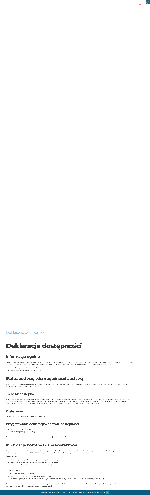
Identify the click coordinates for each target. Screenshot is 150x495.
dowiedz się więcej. (100, 492)
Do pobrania (120, 5)
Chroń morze (106, 364)
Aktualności (54, 5)
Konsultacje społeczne (88, 5)
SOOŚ (102, 5)
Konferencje (72, 5)
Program (63, 5)
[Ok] (148, 492)
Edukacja (110, 5)
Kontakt (134, 5)
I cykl (128, 5)
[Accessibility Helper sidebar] (148, 2)
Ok (107, 492)
